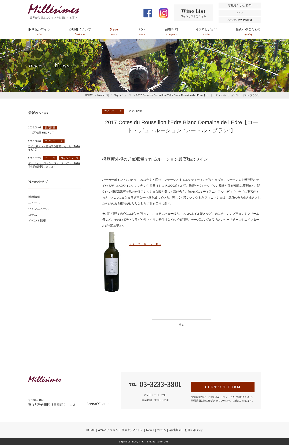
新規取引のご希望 (240, 5)
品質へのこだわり (248, 32)
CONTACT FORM (239, 20)
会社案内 (171, 32)
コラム (142, 32)
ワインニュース (113, 111)
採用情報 (34, 197)
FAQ (240, 13)
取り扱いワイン (39, 32)
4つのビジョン (206, 32)
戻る (181, 324)
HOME (90, 430)
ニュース (34, 202)
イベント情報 (37, 220)
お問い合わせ (193, 430)
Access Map (95, 404)
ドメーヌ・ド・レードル (145, 244)
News (114, 32)
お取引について (80, 32)
